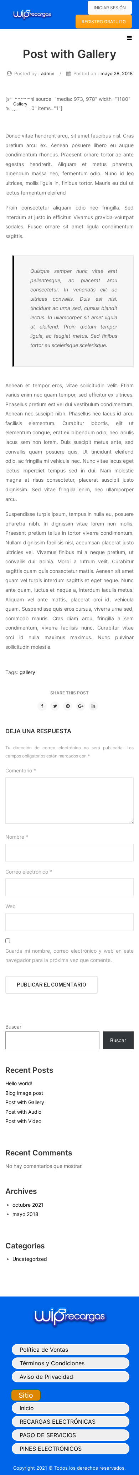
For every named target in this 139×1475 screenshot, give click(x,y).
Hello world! (18, 1083)
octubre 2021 (27, 1205)
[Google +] (80, 706)
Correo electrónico (28, 872)
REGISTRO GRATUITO (104, 21)
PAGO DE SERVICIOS (48, 1435)
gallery (27, 672)
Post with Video (23, 1121)
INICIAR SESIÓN (110, 7)
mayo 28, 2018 (117, 73)
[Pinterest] (67, 706)
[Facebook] (42, 706)
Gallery (20, 104)
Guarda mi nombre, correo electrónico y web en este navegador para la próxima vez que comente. (69, 955)
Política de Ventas (44, 1349)
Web (10, 906)
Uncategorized (29, 1259)
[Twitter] (55, 706)
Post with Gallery (24, 1102)
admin (48, 73)
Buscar (13, 1027)
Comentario (20, 770)
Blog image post (24, 1093)
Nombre (16, 837)
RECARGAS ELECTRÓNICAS (58, 1421)
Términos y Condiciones (52, 1363)
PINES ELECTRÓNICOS (51, 1448)
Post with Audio (23, 1112)
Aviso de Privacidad (46, 1376)
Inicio (27, 1408)
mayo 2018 (25, 1214)
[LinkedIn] (93, 706)
